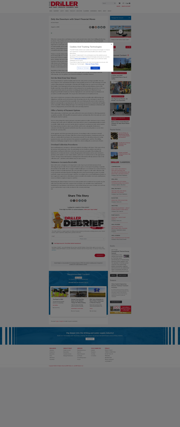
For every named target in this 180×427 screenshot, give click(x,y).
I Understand (95, 68)
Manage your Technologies (83, 68)
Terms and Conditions (80, 58)
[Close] (111, 44)
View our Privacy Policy (92, 64)
